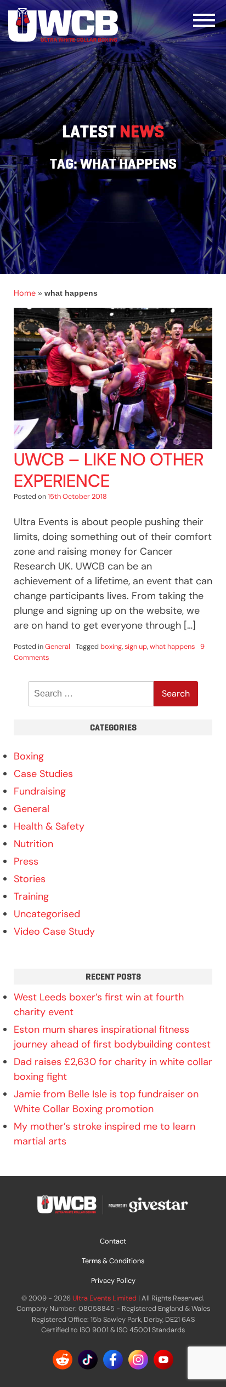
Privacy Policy (113, 1280)
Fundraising (40, 791)
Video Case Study (54, 931)
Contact (113, 1241)
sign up (136, 646)
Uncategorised (47, 913)
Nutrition (33, 843)
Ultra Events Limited (104, 1298)
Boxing (29, 756)
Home (25, 293)
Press (26, 861)
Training (31, 896)
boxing (111, 646)
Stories (30, 878)
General (57, 646)
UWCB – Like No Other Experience (109, 470)
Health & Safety (49, 826)
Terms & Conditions (113, 1260)
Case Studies (43, 773)
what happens (172, 646)
